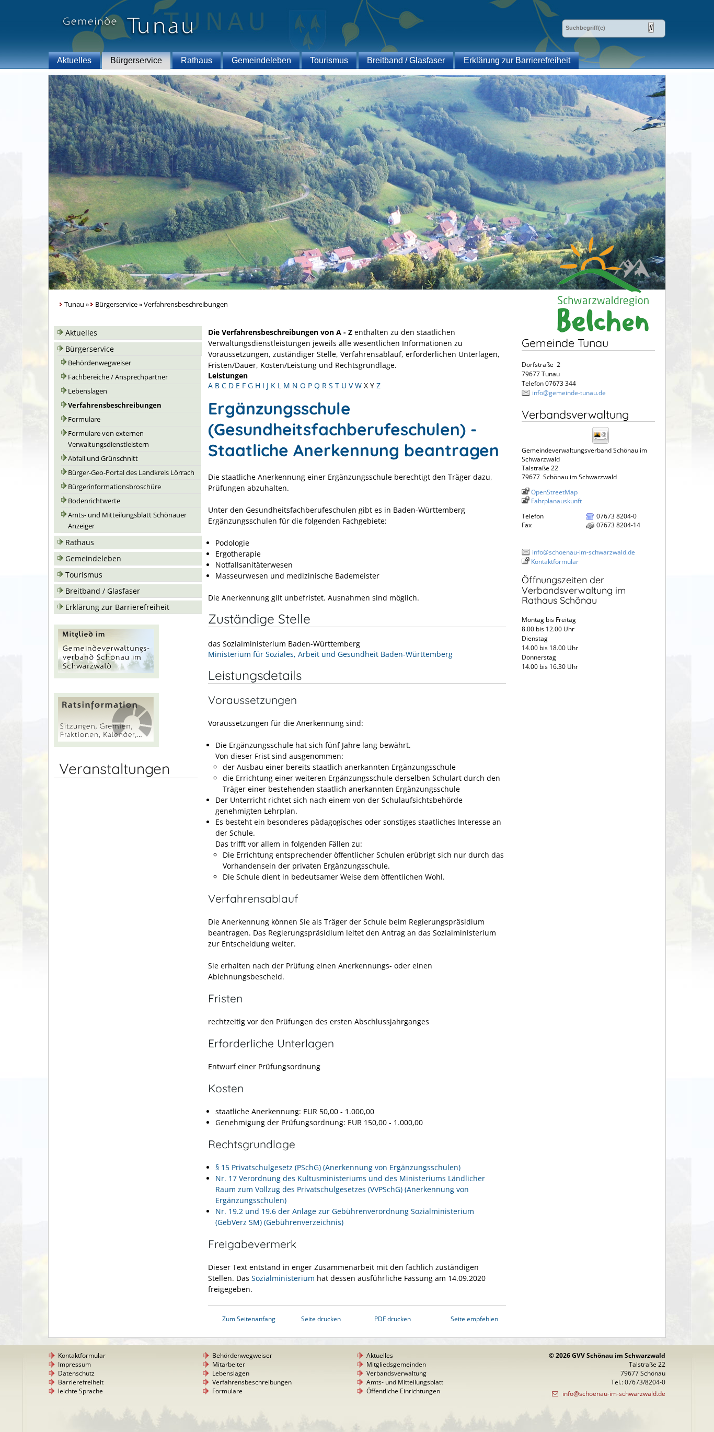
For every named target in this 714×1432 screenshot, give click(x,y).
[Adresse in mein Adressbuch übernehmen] (603, 443)
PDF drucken (392, 1318)
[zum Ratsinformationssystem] (106, 744)
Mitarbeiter (228, 1364)
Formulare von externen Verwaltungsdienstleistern (108, 439)
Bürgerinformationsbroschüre (114, 486)
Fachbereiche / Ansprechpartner (118, 377)
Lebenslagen (87, 391)
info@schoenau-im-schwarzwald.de (583, 552)
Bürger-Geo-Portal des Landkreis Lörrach (131, 472)
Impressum (74, 1364)
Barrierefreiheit (80, 1382)
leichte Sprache (80, 1391)
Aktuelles (74, 60)
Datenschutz (76, 1373)
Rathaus (196, 60)
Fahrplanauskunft (556, 500)
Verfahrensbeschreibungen (115, 405)
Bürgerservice (136, 60)
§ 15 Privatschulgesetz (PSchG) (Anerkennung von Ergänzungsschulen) (337, 1167)
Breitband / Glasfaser (406, 60)
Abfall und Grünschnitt (103, 458)
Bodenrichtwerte (94, 500)
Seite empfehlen (474, 1318)
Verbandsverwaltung (396, 1373)
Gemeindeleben (261, 60)
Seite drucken (321, 1318)
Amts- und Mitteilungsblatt (404, 1382)
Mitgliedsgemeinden (396, 1364)
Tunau (74, 304)
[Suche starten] (651, 27)
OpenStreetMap (554, 492)
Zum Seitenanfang (248, 1318)
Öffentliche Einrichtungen (403, 1391)
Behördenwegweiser (99, 363)
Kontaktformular (555, 561)
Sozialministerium (283, 1278)
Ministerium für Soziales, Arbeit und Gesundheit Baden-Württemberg (330, 654)
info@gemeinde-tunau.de (569, 392)
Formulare (84, 419)
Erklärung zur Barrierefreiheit (517, 60)
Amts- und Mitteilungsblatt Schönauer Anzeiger (127, 520)
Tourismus (329, 60)
